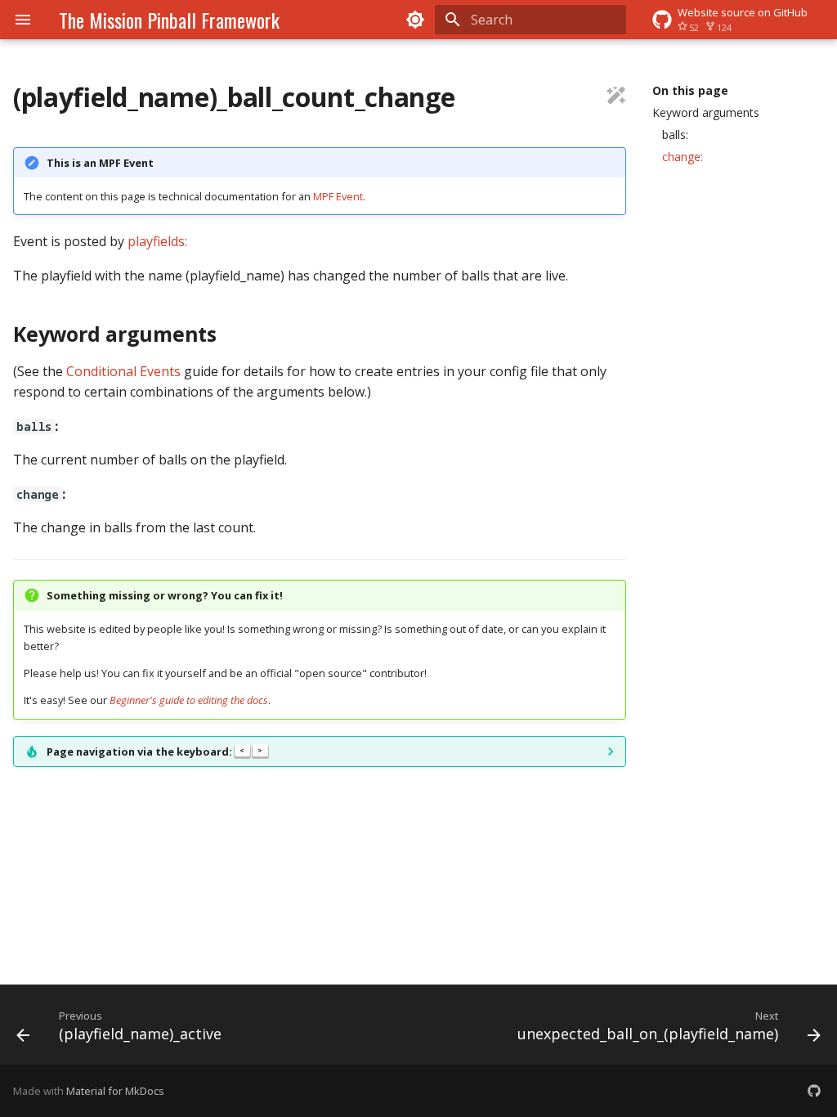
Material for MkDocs (115, 1090)
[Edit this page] (616, 97)
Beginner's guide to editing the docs (189, 700)
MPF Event (338, 196)
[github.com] (814, 1091)
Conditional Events (123, 371)
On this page (690, 90)
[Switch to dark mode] (415, 19)
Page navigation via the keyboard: (154, 751)
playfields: (157, 241)
